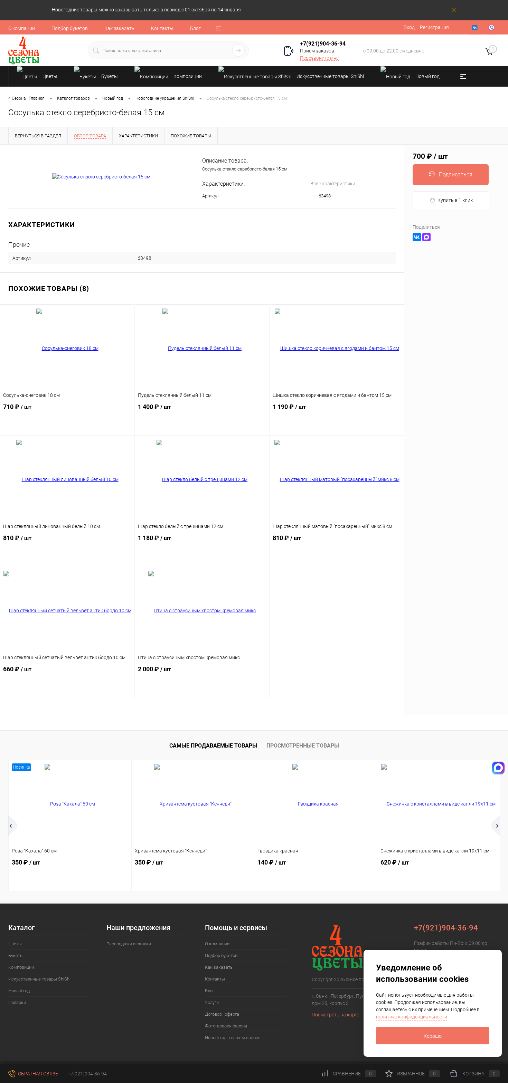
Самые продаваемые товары (213, 745)
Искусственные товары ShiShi (39, 979)
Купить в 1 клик (455, 200)
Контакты (162, 28)
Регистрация (434, 27)
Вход (409, 27)
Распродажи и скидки (128, 943)
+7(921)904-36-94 (323, 43)
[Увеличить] (101, 176)
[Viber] (491, 28)
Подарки (17, 1002)
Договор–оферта (222, 1014)
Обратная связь (37, 1073)
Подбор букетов (69, 28)
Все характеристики (332, 183)
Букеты (15, 955)
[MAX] (426, 237)
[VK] (475, 28)
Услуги (212, 1002)
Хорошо (433, 1036)
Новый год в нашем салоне (233, 1037)
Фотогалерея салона (226, 1025)
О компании (21, 28)
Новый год (19, 990)
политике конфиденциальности (411, 1016)
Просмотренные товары (302, 745)
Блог (195, 28)
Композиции (21, 967)
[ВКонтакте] (417, 237)
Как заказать (119, 28)
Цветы (15, 943)
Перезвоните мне (319, 58)
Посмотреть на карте (335, 1014)
